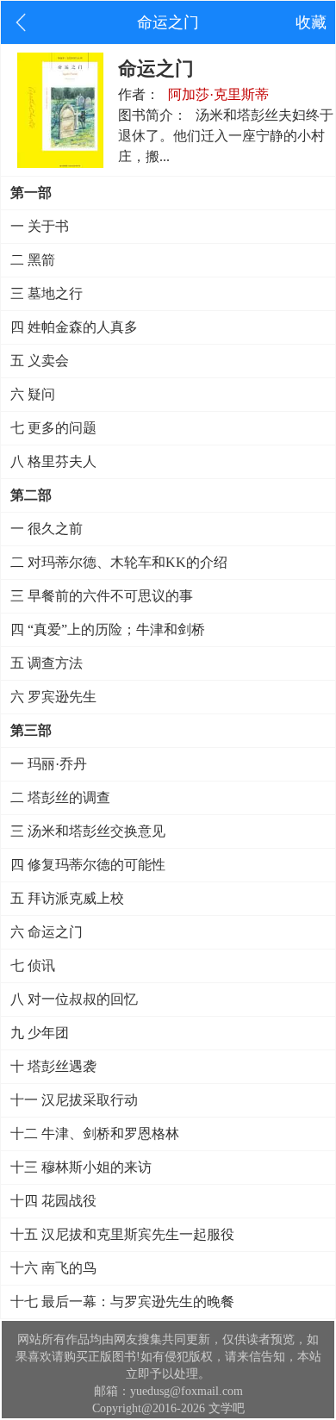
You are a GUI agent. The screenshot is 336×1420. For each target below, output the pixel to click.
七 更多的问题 (53, 427)
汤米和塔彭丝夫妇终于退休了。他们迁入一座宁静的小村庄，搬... (225, 136)
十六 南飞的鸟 (53, 1268)
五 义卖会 (39, 360)
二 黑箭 (32, 259)
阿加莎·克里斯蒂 (218, 94)
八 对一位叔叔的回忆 (74, 999)
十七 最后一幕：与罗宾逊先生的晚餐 (122, 1301)
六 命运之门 (46, 932)
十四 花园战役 (53, 1200)
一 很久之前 (46, 528)
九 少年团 (39, 1032)
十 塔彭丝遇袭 (53, 1066)
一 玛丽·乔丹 (48, 764)
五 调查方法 (46, 663)
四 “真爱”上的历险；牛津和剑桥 (107, 629)
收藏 (311, 22)
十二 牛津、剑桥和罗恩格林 (94, 1133)
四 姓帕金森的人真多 (74, 327)
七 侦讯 (32, 965)
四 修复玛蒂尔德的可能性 (87, 864)
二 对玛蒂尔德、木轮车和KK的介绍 (118, 562)
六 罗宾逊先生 (53, 696)
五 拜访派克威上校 (67, 898)
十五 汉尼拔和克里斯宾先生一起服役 (122, 1234)
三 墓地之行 (46, 293)
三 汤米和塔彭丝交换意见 (87, 831)
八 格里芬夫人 (53, 461)
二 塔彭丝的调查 (60, 797)
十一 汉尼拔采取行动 (74, 1100)
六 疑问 (32, 394)
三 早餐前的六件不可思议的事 (101, 596)
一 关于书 (39, 226)
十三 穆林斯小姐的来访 (81, 1167)
